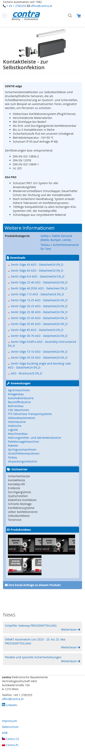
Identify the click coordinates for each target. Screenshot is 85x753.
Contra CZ (12, 739)
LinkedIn (11, 705)
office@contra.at (41, 6)
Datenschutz (10, 727)
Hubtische (14, 426)
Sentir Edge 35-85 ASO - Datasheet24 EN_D (39, 324)
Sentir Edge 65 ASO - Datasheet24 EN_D (37, 270)
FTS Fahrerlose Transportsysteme (30, 414)
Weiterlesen (69, 629)
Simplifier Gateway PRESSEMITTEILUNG (31, 625)
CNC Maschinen (18, 410)
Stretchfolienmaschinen (24, 453)
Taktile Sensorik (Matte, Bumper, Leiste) (56, 238)
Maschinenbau (18, 434)
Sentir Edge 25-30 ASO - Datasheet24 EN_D (39, 312)
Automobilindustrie (21, 398)
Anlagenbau (16, 394)
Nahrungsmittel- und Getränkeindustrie (34, 437)
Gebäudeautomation (21, 418)
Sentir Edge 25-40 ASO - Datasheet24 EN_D (39, 282)
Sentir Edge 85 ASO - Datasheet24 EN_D (37, 330)
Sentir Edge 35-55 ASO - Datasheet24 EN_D (39, 357)
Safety (45, 236)
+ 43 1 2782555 (16, 6)
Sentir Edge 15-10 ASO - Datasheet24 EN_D (39, 351)
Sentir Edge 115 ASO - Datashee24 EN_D (37, 294)
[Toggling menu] (4, 15)
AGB (5, 733)
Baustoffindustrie (19, 402)
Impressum (9, 721)
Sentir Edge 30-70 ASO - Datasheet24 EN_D (39, 336)
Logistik (13, 430)
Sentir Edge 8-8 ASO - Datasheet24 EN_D (37, 276)
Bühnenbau (16, 406)
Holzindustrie (17, 422)
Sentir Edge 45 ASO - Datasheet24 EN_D (37, 264)
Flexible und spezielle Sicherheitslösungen (33, 657)
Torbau (45, 245)
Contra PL (12, 745)
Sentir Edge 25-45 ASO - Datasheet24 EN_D (39, 318)
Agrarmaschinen (19, 390)
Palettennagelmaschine (23, 441)
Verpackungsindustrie (22, 461)
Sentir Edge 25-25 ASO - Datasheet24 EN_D (39, 306)
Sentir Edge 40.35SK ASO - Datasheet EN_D (39, 288)
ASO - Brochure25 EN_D (26, 373)
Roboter (13, 445)
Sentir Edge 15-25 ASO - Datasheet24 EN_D (39, 300)
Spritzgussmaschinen (22, 449)
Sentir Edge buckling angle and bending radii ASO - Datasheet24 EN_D (39, 365)
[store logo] (26, 15)
